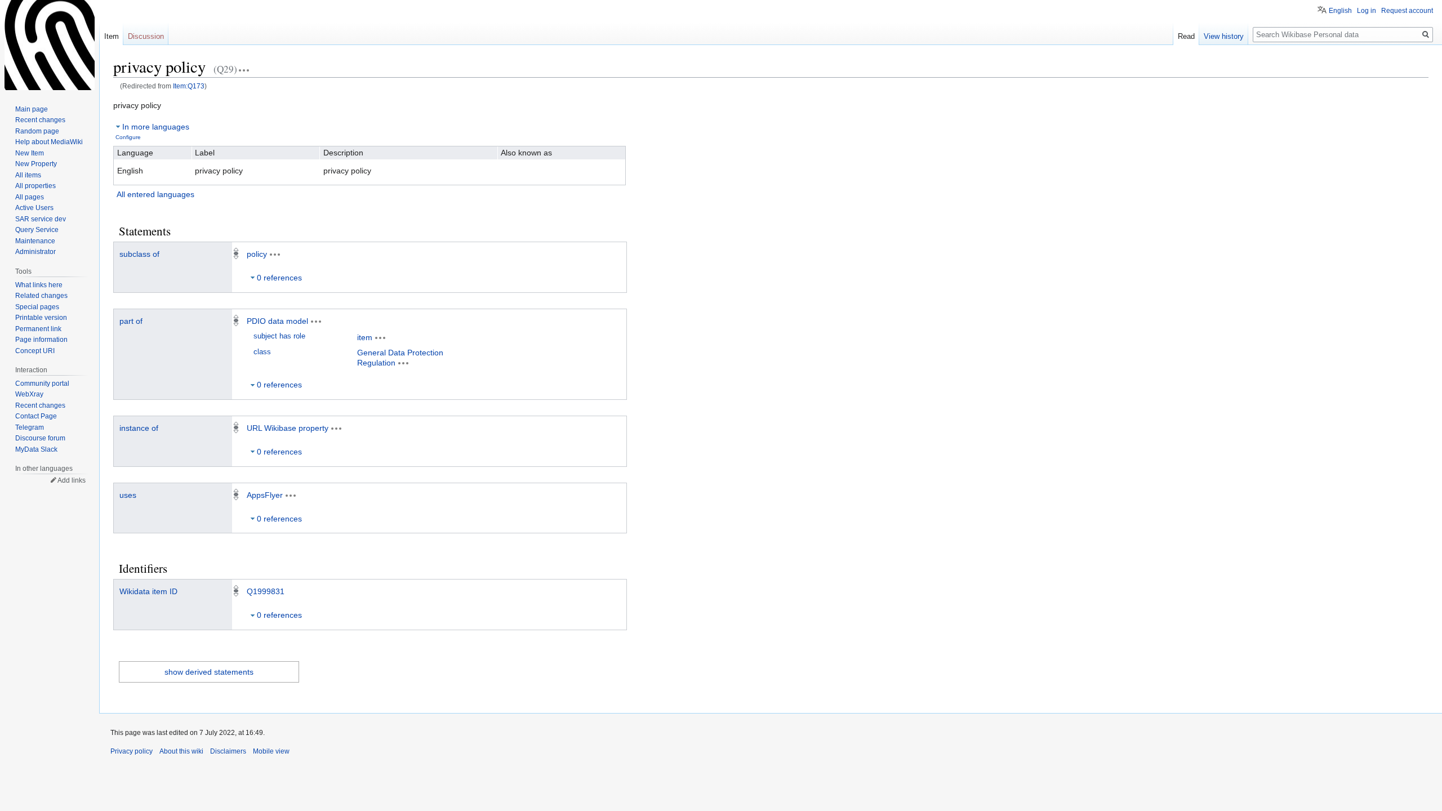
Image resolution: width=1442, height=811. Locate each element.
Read (1186, 36)
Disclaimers (228, 751)
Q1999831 (265, 591)
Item (111, 36)
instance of (138, 428)
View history (1224, 36)
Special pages (37, 307)
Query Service (37, 230)
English (1340, 11)
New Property (36, 164)
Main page (31, 109)
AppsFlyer (265, 495)
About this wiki (181, 751)
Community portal (42, 383)
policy (257, 254)
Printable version (41, 318)
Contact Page (36, 416)
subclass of (139, 254)
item (364, 337)
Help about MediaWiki (49, 142)
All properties (35, 186)
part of (131, 321)
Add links (71, 480)
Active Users (34, 208)
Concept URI (35, 351)
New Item (29, 153)
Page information (41, 340)
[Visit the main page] (50, 45)
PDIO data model (277, 321)
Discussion (146, 36)
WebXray (29, 394)
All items (28, 175)
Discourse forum (40, 438)
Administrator (35, 252)
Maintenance (35, 241)
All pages (29, 197)
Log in (1366, 11)
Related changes (41, 296)
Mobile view (271, 751)
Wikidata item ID (148, 591)
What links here (39, 285)
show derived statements (208, 671)
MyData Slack (36, 449)
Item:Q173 (188, 86)
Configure (128, 137)
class (262, 352)
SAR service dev (40, 219)
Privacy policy (131, 751)
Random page (37, 131)
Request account (1407, 11)
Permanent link (38, 329)
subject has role (279, 336)
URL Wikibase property (287, 428)
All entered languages (155, 194)
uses (127, 495)
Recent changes (40, 120)
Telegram (29, 427)
